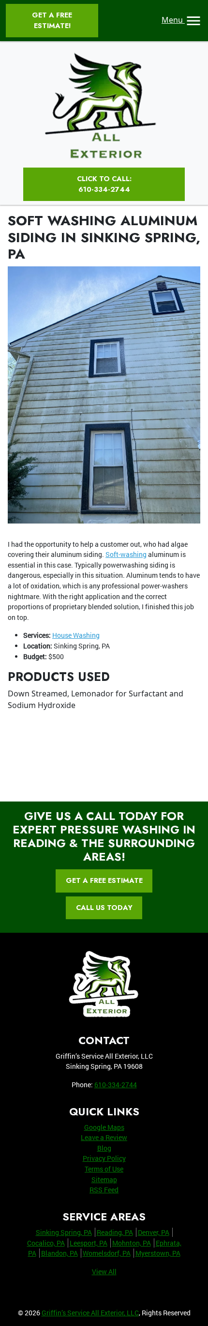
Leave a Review (104, 1137)
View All (104, 1271)
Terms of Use (104, 1168)
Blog (104, 1148)
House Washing (76, 635)
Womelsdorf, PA (107, 1253)
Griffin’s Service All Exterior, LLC (90, 1312)
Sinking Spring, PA (64, 1232)
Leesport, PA (88, 1243)
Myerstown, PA (157, 1253)
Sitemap (104, 1179)
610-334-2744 (115, 1084)
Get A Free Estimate (104, 880)
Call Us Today (104, 907)
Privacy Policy (104, 1158)
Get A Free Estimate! (52, 20)
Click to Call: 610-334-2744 (104, 184)
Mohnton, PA (131, 1243)
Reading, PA (115, 1232)
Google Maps (104, 1127)
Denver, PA (153, 1232)
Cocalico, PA (46, 1243)
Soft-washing (126, 554)
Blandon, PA (59, 1253)
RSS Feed (104, 1189)
